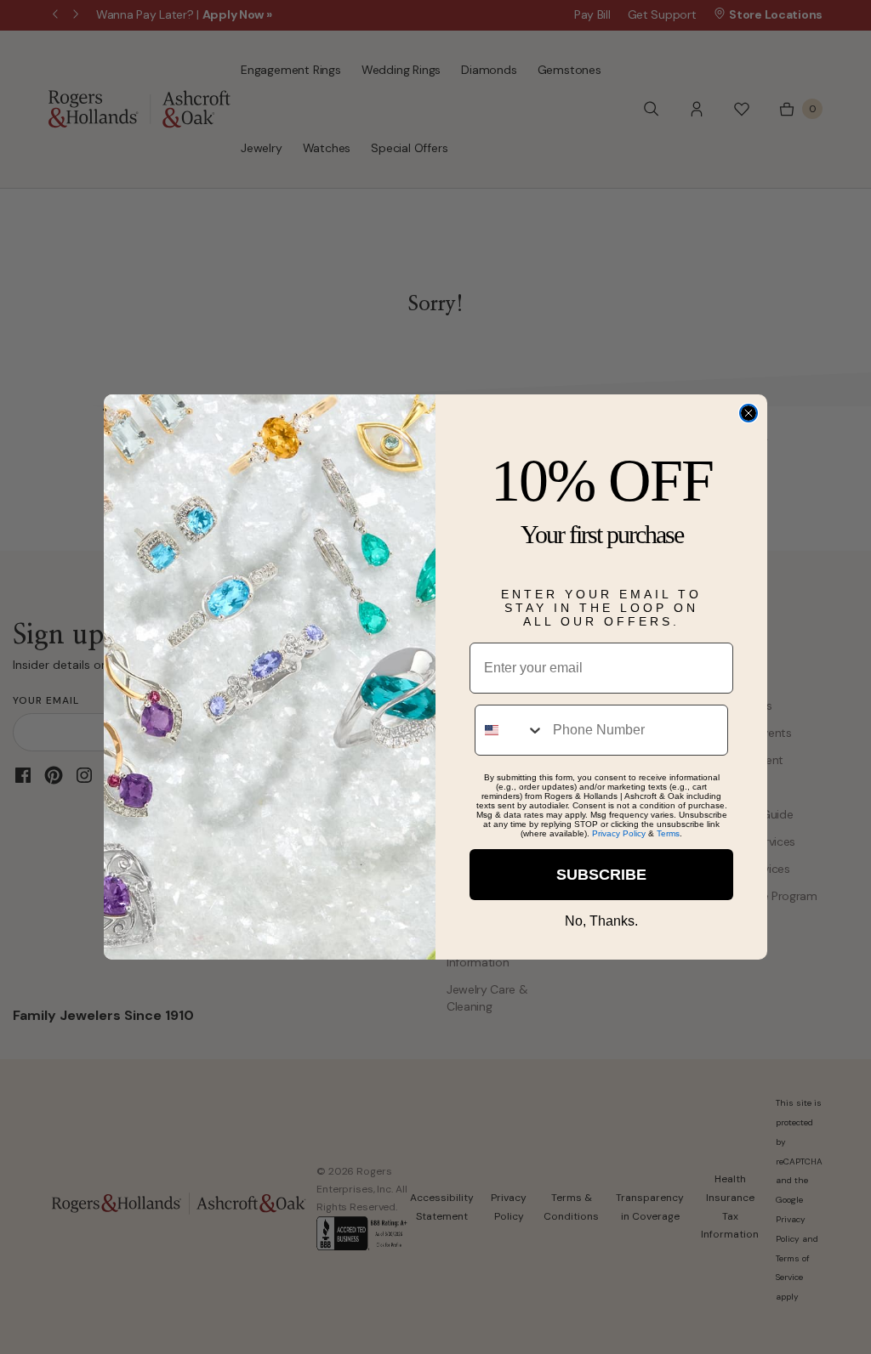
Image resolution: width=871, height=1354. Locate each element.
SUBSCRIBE (601, 874)
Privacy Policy (619, 833)
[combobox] (509, 730)
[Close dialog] (748, 413)
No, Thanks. (601, 921)
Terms (668, 833)
